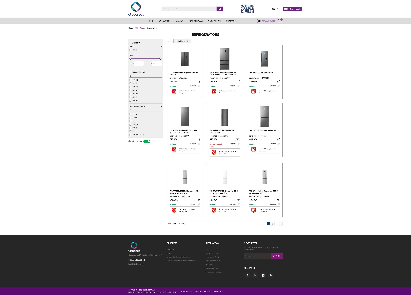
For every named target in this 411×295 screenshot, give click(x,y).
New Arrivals (196, 21)
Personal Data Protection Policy (209, 291)
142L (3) (135, 124)
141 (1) (134, 121)
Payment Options (212, 253)
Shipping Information (213, 261)
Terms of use (186, 291)
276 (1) (135, 83)
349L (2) (135, 90)
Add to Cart (199, 81)
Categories (170, 249)
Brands (179, 21)
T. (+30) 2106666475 (136, 260)
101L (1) (135, 114)
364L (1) (135, 93)
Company (231, 21)
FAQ (207, 249)
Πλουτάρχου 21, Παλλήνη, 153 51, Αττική (145, 255)
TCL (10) (135, 50)
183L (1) (135, 128)
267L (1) (135, 80)
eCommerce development (138, 292)
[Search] (220, 9)
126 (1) (135, 117)
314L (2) (135, 87)
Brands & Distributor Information (178, 257)
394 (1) (135, 97)
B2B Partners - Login (292, 9)
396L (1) (135, 100)
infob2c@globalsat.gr (136, 264)
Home (150, 21)
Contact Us (214, 21)
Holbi (154, 292)
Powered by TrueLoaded (167, 292)
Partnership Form (212, 268)
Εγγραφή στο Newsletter (214, 272)
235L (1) (135, 131)
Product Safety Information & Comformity (181, 261)
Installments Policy (212, 257)
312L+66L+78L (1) (138, 135)
